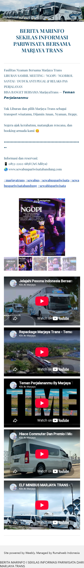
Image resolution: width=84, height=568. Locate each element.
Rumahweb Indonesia (66, 553)
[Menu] (77, 5)
